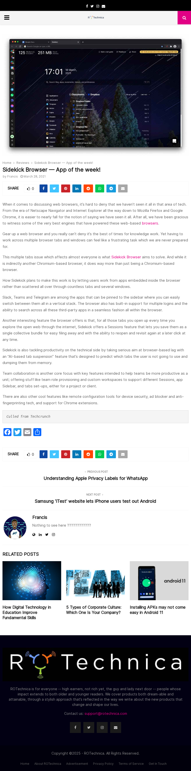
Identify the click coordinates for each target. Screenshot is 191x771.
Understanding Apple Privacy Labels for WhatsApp (96, 478)
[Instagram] (102, 727)
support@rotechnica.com (106, 713)
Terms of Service (131, 764)
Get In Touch (158, 764)
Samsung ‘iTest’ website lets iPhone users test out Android (95, 501)
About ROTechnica (47, 764)
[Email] (115, 727)
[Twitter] (88, 727)
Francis (12, 176)
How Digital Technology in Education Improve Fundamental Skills (26, 612)
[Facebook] (75, 727)
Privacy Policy (103, 764)
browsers (150, 223)
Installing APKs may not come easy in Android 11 (158, 610)
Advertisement (77, 764)
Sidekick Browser (126, 257)
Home (24, 764)
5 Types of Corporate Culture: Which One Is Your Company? (93, 610)
